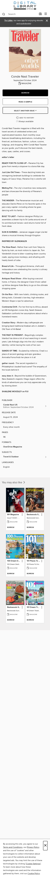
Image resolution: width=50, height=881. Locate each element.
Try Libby (8, 20)
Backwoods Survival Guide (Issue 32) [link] (33, 514)
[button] (25, 93)
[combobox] (19, 14)
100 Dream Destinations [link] (14, 561)
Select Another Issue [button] (24, 111)
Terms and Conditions (12, 847)
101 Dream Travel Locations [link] (33, 607)
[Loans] (40, 14)
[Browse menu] (45, 14)
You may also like (12, 482)
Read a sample (25, 102)
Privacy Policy (33, 847)
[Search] (3, 14)
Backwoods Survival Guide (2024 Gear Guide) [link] (14, 607)
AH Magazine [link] (13, 514)
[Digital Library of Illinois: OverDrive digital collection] (25, 5)
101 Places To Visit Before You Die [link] (33, 561)
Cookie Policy (34, 873)
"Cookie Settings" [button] (33, 863)
